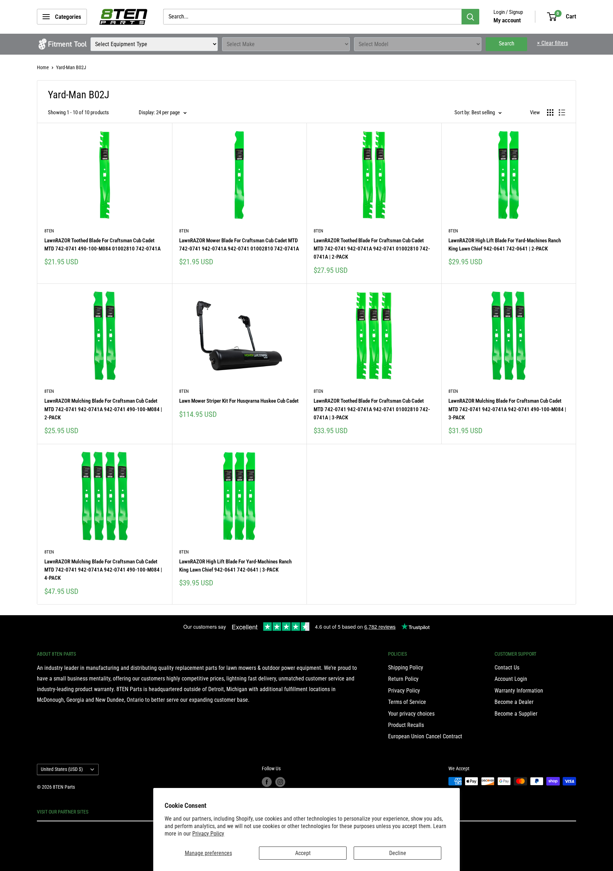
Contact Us (507, 667)
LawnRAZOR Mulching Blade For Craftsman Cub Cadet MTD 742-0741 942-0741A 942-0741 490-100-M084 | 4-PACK (103, 569)
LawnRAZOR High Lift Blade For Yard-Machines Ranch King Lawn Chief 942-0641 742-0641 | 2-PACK (504, 244)
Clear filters (552, 43)
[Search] (470, 16)
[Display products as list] (562, 112)
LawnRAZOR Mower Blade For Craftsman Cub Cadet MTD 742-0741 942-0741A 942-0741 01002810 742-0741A (239, 244)
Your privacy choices (411, 713)
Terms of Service (407, 702)
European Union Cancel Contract (425, 736)
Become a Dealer (514, 702)
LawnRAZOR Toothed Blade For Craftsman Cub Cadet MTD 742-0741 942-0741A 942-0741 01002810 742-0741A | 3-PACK (372, 409)
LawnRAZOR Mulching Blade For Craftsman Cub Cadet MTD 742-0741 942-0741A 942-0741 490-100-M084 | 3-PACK (507, 409)
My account (507, 20)
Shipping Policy (405, 667)
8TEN (49, 230)
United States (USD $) (62, 769)
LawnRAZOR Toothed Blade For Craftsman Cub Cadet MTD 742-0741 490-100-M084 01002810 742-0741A (102, 244)
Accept (303, 853)
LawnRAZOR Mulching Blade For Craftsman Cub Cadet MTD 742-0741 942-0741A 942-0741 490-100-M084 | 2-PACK (103, 409)
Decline (397, 853)
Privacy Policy (208, 833)
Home (43, 67)
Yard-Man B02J (71, 67)
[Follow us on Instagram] (280, 782)
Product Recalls (406, 725)
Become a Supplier (516, 713)
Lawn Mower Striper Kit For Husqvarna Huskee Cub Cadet (239, 401)
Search (506, 43)
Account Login (511, 679)
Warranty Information (519, 690)
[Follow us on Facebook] (267, 782)
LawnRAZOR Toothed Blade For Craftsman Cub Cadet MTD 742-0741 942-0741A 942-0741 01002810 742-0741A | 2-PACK (372, 248)
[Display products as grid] (550, 112)
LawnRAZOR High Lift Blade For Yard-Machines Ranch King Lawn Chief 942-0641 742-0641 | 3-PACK (235, 565)
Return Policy (403, 679)
